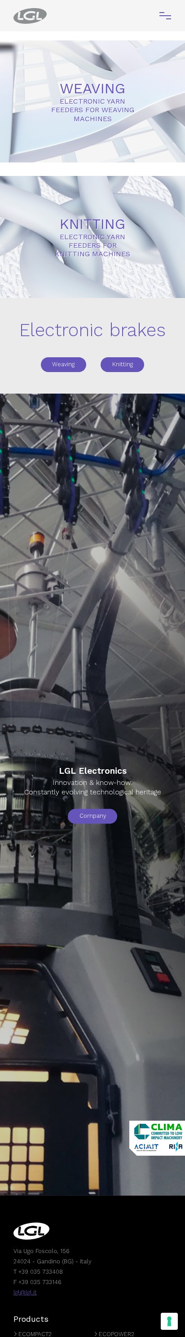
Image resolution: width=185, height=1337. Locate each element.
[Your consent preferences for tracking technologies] (169, 1321)
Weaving (63, 364)
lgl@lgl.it (25, 1292)
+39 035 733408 (40, 1271)
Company (92, 816)
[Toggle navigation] (165, 16)
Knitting (122, 364)
